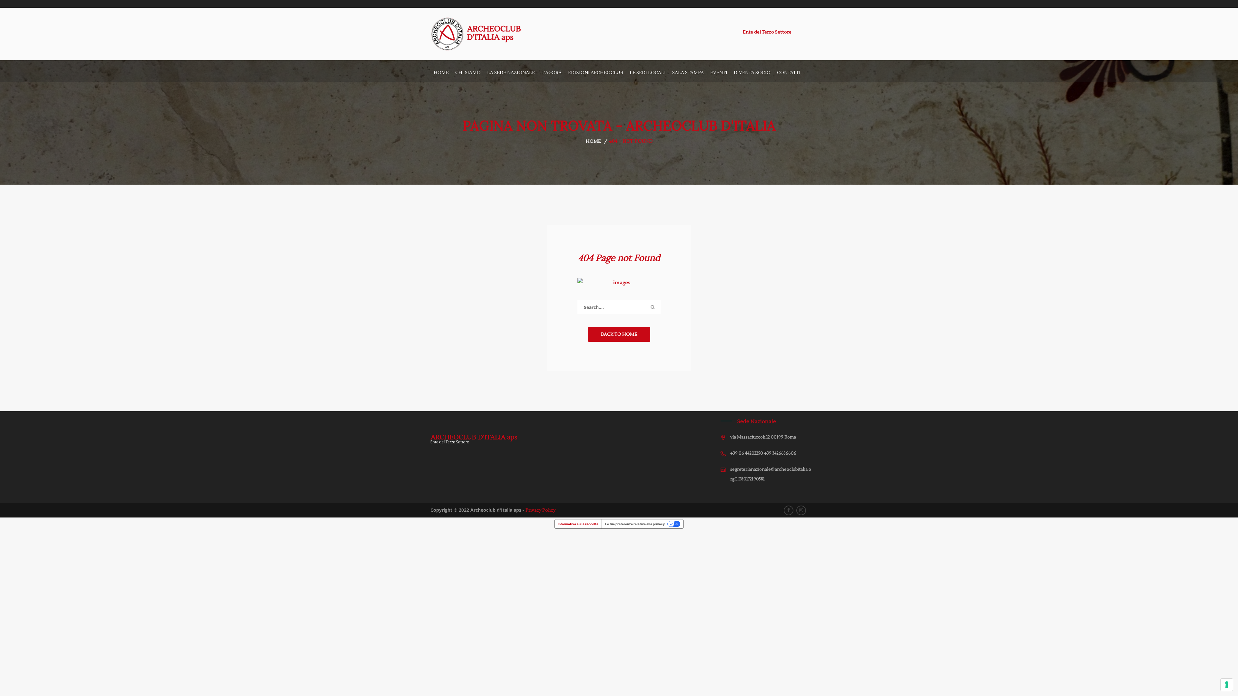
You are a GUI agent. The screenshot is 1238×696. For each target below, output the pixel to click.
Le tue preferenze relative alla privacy (635, 524)
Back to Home (619, 334)
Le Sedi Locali (648, 73)
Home (441, 73)
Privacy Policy (540, 510)
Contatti (789, 73)
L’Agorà (551, 73)
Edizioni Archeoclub (595, 73)
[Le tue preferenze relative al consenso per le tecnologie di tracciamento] (1227, 685)
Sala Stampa (688, 73)
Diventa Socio (752, 73)
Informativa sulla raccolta (578, 524)
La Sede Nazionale (511, 73)
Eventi (718, 73)
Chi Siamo (468, 73)
